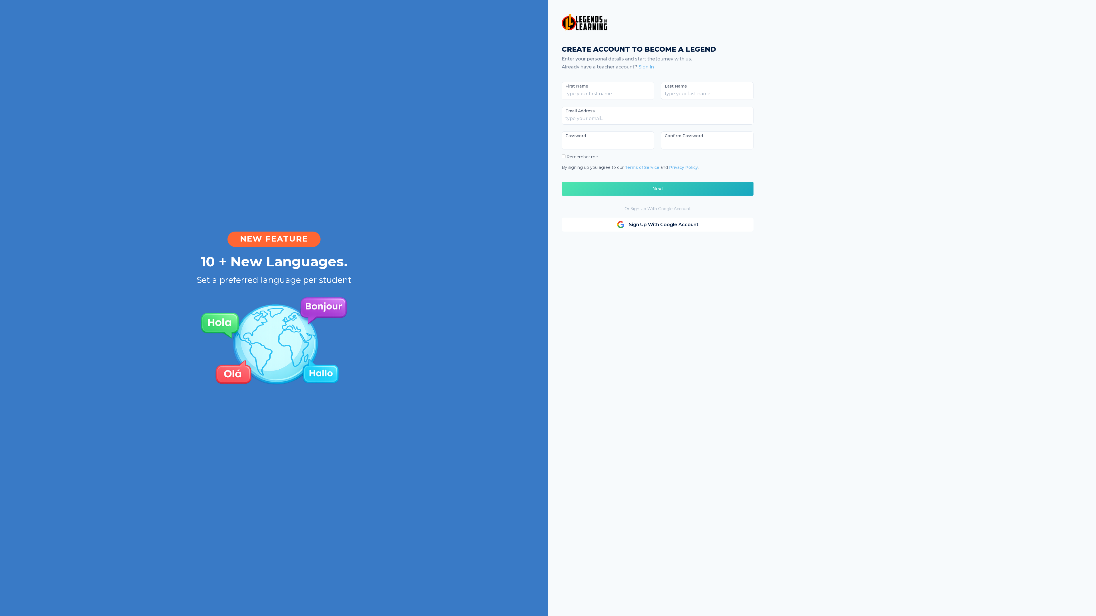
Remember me (582, 156)
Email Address (580, 111)
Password (575, 135)
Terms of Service (642, 167)
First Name (576, 86)
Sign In (646, 67)
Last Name (676, 86)
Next (657, 188)
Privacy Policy (683, 167)
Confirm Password (684, 135)
